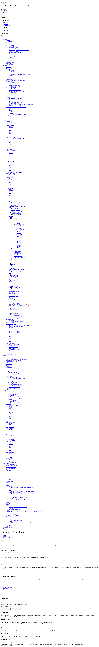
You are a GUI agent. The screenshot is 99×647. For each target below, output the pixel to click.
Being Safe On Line (10, 427)
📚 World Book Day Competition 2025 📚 (18, 304)
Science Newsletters (10, 343)
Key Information (6, 65)
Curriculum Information (11, 467)
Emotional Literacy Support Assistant (14, 77)
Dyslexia (10, 110)
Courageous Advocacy (13, 47)
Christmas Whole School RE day (18, 206)
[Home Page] (4, 10)
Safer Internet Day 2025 (11, 324)
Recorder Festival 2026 (11, 136)
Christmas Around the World (17, 202)
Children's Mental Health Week (12, 330)
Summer (10, 425)
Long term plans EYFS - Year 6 (18, 494)
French (7, 502)
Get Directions (7, 25)
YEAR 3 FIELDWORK (19, 229)
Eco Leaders (11, 436)
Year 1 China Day (18, 251)
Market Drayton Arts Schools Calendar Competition (22, 271)
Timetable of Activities (13, 394)
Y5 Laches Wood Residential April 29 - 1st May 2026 (17, 398)
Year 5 (10, 133)
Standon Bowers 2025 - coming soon (16, 321)
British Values (9, 68)
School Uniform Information (12, 382)
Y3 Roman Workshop (16, 213)
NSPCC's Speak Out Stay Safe (15, 102)
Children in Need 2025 (13, 347)
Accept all (8, 609)
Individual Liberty (12, 71)
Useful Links (8, 389)
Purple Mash (8, 526)
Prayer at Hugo (12, 56)
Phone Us (6, 22)
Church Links (9, 41)
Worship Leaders (12, 54)
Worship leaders (12, 435)
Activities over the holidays (12, 356)
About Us (5, 39)
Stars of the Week (9, 122)
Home (4, 38)
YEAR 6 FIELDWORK (19, 244)
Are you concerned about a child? (16, 98)
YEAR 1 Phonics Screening (15, 384)
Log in (4, 528)
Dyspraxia (11, 113)
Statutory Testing (9, 383)
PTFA (7, 368)
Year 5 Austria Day (18, 256)
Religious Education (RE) (11, 516)
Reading (10, 406)
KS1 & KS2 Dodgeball (14, 291)
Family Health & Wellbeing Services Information (16, 359)
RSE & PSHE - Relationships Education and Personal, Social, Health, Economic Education (25, 511)
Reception (11, 127)
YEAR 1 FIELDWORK (19, 219)
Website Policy (6, 588)
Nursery (10, 126)
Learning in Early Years (14, 484)
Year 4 (10, 132)
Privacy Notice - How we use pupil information (16, 119)
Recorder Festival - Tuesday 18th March (14, 318)
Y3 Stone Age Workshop (16, 214)
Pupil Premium (9, 94)
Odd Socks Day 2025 (10, 176)
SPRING (19, 222)
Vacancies (8, 61)
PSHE (10, 274)
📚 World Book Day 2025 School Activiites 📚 (19, 305)
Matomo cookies (7, 630)
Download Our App (7, 527)
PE (9, 260)
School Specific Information (15, 88)
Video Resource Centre (11, 462)
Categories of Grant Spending (15, 90)
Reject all (3, 609)
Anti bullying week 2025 (11, 174)
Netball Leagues (12, 282)
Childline (11, 99)
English (7, 485)
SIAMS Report (12, 46)
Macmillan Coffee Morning (14, 349)
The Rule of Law (12, 70)
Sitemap (5, 586)
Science (10, 258)
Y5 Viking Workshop (15, 210)
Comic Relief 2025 (13, 351)
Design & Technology (13, 414)
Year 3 (10, 131)
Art (9, 270)
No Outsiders (9, 513)
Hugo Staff (8, 63)
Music (10, 273)
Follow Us (3, 8)
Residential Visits (9, 319)
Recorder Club (9, 458)
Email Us (6, 24)
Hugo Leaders (9, 434)
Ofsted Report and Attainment (12, 84)
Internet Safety (9, 81)
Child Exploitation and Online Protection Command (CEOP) (21, 104)
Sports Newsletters (10, 327)
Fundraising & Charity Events (12, 345)
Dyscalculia (11, 111)
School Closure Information (12, 370)
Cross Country (12, 294)
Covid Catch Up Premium (11, 76)
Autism (10, 109)
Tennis (10, 200)
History (10, 207)
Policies (7, 93)
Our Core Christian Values (11, 44)
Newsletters (8, 124)
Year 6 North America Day (19, 257)
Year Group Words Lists (14, 501)
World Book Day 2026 (11, 137)
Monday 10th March (13, 309)
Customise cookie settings (16, 609)
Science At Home (12, 524)
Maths (10, 408)
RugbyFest (13, 264)
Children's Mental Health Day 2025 (13, 332)
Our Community (9, 64)
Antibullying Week (15, 277)
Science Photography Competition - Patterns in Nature (22, 522)
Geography (11, 216)
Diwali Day (13, 205)
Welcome (8, 40)
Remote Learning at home (11, 96)
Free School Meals (13, 379)
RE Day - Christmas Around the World (14, 172)
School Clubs (9, 371)
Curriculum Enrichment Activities (13, 199)
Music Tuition (9, 364)
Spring (10, 424)
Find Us (6, 30)
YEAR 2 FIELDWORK (19, 224)
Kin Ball (13, 262)
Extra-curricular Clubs (10, 422)
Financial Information (10, 79)
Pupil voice (11, 57)
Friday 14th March (13, 314)
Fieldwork (13, 218)
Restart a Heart (14, 276)
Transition (8, 117)
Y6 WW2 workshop (15, 212)
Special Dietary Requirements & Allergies (17, 378)
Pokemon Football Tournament (18, 288)
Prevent (10, 75)
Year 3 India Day (17, 253)
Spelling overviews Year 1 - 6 (17, 496)
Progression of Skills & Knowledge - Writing (18, 497)
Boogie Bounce (14, 265)
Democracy (11, 69)
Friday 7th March (12, 308)
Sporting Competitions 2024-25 (12, 279)
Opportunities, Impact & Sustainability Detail (18, 91)
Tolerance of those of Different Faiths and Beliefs (19, 74)
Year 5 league (14, 283)
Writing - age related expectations (18, 492)
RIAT (10, 525)
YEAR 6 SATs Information (14, 387)
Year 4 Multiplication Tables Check (16, 385)
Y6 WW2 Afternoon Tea (16, 211)
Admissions (8, 67)
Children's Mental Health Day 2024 (13, 331)
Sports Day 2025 (9, 188)
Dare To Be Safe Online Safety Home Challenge (19, 325)
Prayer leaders (12, 440)
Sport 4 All (11, 298)
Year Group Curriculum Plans (12, 465)
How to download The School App (13, 360)
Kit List (10, 393)
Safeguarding (9, 97)
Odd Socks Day (14, 275)
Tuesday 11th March (13, 310)
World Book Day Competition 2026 (16, 138)
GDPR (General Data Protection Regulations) (15, 80)
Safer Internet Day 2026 (11, 149)
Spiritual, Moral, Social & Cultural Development (19, 50)
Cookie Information (7, 587)
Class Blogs (8, 441)
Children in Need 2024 (13, 350)
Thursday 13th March (13, 313)
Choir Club (8, 459)
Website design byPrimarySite (10, 593)
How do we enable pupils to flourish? (17, 52)
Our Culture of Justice (13, 48)
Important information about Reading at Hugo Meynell (23, 487)
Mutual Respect (12, 73)
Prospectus (8, 59)
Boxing (12, 268)
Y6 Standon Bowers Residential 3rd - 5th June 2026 (17, 391)
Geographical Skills (15, 217)
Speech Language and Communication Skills (18, 114)
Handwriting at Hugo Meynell (17, 493)
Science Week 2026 (10, 125)
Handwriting (11, 498)
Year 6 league (14, 285)
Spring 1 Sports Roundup (14, 328)
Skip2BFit (13, 267)
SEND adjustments (10, 464)
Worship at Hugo (12, 53)
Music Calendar (9, 428)
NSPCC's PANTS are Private (15, 103)
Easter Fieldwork (15, 248)
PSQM (10, 519)
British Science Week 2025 (11, 307)
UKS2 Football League (16, 290)
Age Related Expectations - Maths (16, 509)
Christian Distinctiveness (11, 45)
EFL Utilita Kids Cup (15, 287)
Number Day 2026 (10, 161)
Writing (10, 407)
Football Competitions (13, 286)
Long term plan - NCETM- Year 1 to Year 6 (18, 507)
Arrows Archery (12, 281)
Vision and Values (10, 62)
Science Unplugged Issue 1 (14, 315)
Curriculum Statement (10, 468)
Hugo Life (8, 421)
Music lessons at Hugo (11, 452)
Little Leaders (11, 439)
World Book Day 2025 (11, 302)
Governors (8, 58)
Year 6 (10, 134)
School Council (9, 433)
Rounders (11, 297)
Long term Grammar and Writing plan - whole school (22, 491)
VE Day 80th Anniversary (11, 354)
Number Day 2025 (10, 322)
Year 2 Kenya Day (18, 252)
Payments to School (10, 367)
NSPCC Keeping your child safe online (17, 105)
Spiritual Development (13, 51)
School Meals (9, 376)
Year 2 (10, 130)
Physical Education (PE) (11, 514)
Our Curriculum (6, 463)
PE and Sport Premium (11, 87)
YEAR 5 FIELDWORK (19, 239)
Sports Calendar (9, 453)
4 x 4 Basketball (12, 280)
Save (12, 645)
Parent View (8, 366)
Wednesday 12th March (14, 311)
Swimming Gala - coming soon (15, 300)
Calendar (8, 121)
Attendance (8, 358)
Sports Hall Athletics (13, 293)
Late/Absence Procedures (11, 361)
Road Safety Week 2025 (11, 173)
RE (9, 201)
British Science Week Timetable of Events (17, 316)
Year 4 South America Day (19, 254)
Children (5, 390)
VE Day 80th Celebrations (17, 208)
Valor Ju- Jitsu (14, 263)
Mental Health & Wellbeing (12, 82)
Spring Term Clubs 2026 (14, 373)
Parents (4, 355)
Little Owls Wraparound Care (12, 362)
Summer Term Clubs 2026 (14, 375)
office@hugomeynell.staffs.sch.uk (11, 552)
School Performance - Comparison (16, 86)
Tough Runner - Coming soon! (17, 269)
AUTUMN (19, 220)
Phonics (10, 488)
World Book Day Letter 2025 (15, 303)
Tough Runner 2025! (10, 177)
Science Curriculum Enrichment (15, 520)
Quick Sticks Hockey (13, 299)
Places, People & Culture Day (17, 250)
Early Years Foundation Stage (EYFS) (14, 482)
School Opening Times (11, 381)
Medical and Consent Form (14, 396)
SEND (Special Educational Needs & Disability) (16, 107)
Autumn (10, 423)
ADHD (10, 108)
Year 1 (10, 128)
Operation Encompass (13, 101)
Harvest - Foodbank (13, 348)
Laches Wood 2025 (13, 320)
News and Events (7, 120)
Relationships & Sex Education (12, 515)
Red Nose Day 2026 (13, 353)
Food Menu (11, 395)
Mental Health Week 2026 (11, 150)
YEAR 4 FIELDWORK (19, 234)
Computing (11, 419)
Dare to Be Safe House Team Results (16, 326)
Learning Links (9, 461)
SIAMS (7, 115)
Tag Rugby (11, 292)
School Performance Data (14, 85)
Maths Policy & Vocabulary (14, 508)
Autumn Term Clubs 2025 (14, 372)
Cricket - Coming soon (13, 296)
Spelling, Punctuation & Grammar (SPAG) (18, 499)
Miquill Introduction (13, 377)
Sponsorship (14, 521)
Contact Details (9, 42)
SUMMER (19, 223)
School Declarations (13, 92)
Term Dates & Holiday (11, 388)
